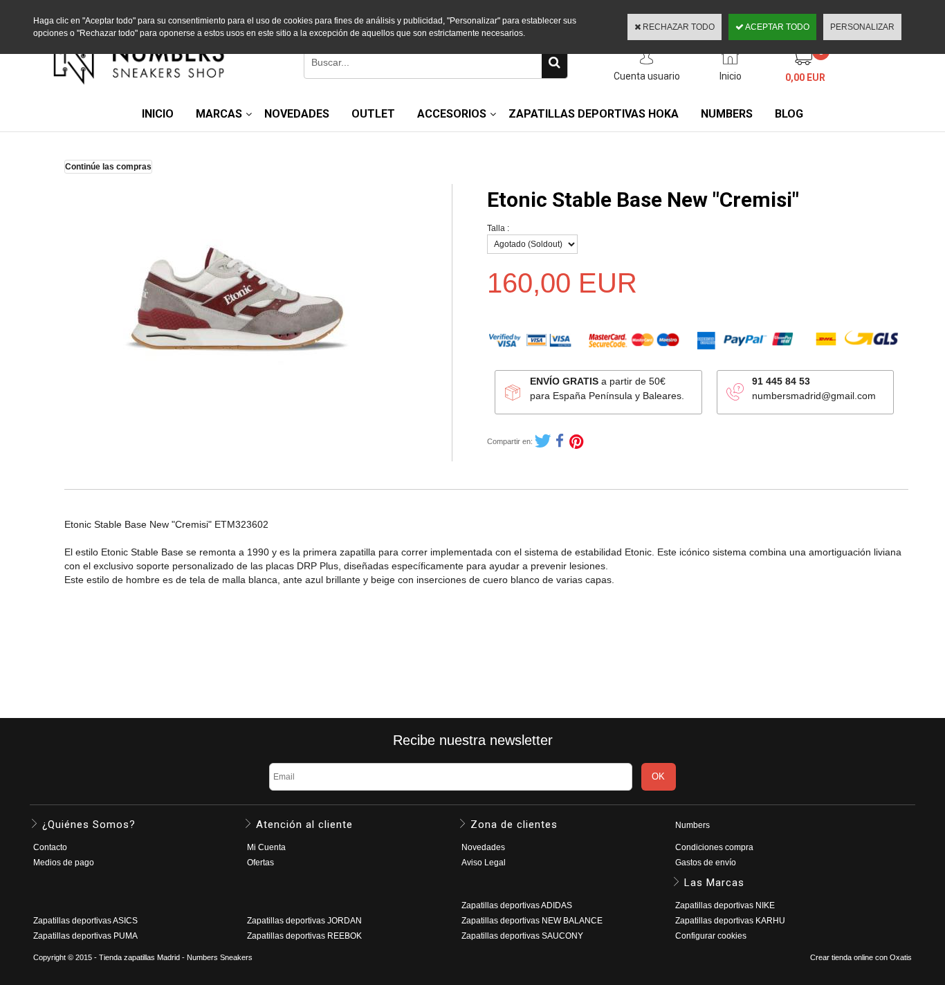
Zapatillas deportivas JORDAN (304, 921)
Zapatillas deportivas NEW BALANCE (532, 921)
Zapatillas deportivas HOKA (593, 113)
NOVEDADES (296, 113)
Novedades (483, 847)
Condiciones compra (714, 847)
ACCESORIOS (451, 113)
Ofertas (260, 862)
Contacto (50, 847)
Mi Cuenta (266, 847)
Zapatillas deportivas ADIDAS (516, 905)
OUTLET (373, 113)
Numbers (692, 825)
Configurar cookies (710, 936)
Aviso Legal (483, 862)
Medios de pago (63, 862)
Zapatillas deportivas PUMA (85, 936)
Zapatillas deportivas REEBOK (304, 936)
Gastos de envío (705, 862)
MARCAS (219, 113)
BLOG (789, 113)
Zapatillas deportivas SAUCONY (522, 936)
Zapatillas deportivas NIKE (725, 905)
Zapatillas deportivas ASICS (85, 921)
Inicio (158, 113)
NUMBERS (727, 113)
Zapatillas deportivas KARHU (730, 921)
